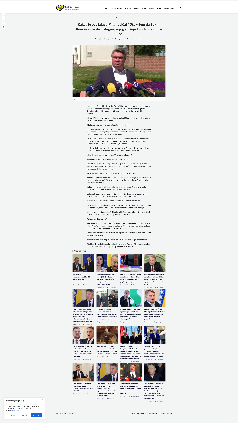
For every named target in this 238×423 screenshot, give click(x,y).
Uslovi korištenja (151, 413)
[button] (181, 8)
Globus (136, 8)
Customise (12, 415)
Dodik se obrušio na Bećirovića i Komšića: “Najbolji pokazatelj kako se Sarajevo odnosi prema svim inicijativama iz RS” (107, 314)
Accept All (36, 415)
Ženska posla (169, 8)
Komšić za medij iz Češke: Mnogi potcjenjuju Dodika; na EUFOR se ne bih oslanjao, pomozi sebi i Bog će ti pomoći (154, 314)
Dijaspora (127, 8)
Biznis (159, 8)
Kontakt (170, 413)
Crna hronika (117, 8)
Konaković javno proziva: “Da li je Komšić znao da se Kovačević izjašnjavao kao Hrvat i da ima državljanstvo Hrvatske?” (83, 351)
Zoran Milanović (138, 39)
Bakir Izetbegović (117, 39)
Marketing (140, 413)
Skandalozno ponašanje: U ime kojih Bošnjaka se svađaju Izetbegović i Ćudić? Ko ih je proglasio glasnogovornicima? (107, 279)
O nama (133, 413)
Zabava (151, 8)
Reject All (24, 415)
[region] (24, 408)
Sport (144, 8)
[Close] (43, 399)
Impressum (162, 413)
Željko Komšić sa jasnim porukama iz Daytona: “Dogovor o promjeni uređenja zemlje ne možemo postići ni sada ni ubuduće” (154, 351)
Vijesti (107, 8)
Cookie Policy (15, 410)
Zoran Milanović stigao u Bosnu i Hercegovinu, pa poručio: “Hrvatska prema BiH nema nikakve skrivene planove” (130, 388)
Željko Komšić (127, 39)
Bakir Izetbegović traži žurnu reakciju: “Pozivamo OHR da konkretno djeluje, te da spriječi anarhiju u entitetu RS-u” (154, 279)
